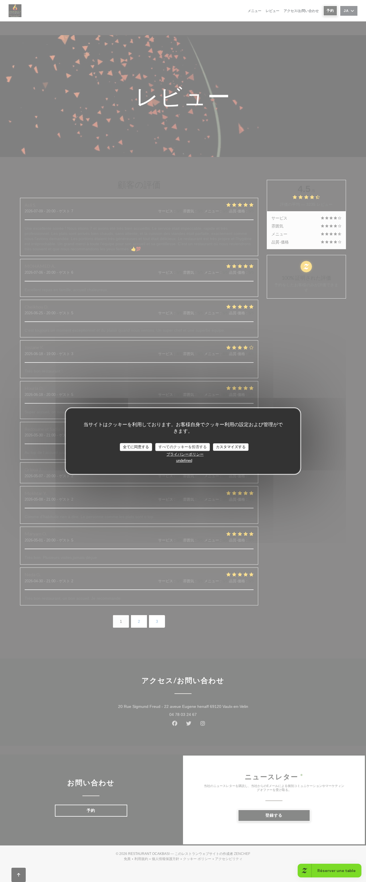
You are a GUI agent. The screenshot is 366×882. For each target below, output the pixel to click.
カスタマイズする (231, 447)
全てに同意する (136, 447)
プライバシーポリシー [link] (185, 454)
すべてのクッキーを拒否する (182, 447)
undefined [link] (184, 460)
